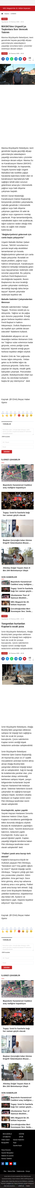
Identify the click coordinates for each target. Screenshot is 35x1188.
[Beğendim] (2, 412)
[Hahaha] (23, 412)
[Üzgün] (31, 412)
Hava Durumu (6, 1150)
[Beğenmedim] (15, 412)
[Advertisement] (18, 115)
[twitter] (7, 59)
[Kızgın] (19, 412)
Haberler (7, 13)
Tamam (28, 1186)
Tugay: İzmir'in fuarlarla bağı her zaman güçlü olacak (16, 513)
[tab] (6, 424)
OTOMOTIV (7, 1137)
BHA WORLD (7, 1134)
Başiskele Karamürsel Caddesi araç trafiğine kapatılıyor (17, 486)
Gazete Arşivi (17, 1145)
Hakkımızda (20, 1171)
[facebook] (3, 59)
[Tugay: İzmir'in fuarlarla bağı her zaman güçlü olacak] (17, 500)
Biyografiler (5, 1142)
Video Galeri (5, 1140)
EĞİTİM (21, 1134)
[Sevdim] (11, 412)
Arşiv (14, 1142)
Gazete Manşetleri (7, 1153)
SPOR (21, 1137)
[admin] (14, 1163)
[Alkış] (6, 412)
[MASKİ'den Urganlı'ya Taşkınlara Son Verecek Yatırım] (17, 74)
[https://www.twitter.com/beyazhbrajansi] (6, 1163)
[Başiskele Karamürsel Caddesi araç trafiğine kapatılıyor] (17, 473)
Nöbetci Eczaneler (7, 1156)
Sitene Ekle (11, 1171)
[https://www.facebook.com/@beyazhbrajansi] (10, 1163)
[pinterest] (24, 59)
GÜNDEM (13, 13)
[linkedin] (20, 59)
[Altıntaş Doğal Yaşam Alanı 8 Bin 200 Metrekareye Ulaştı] (17, 556)
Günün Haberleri (18, 1140)
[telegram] (16, 59)
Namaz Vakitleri (6, 1158)
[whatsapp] (11, 59)
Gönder (7, 452)
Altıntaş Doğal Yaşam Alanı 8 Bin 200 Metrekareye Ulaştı (16, 569)
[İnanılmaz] (27, 412)
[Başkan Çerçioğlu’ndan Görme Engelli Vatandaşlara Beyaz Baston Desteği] (17, 528)
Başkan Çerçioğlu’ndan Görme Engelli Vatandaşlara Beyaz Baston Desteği (17, 541)
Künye (28, 1171)
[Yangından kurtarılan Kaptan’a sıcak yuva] (17, 674)
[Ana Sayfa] (2, 14)
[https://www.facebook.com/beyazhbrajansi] (2, 1163)
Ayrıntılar (21, 1186)
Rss (5, 1171)
